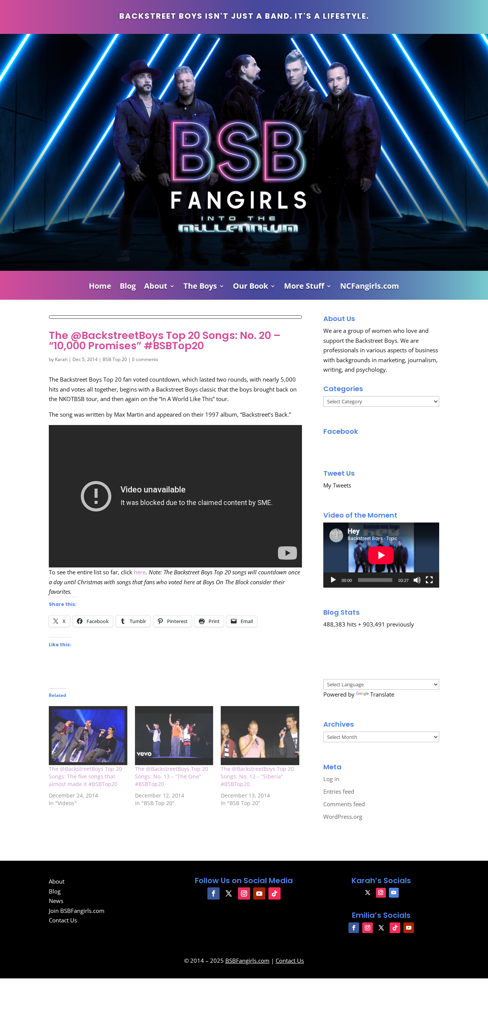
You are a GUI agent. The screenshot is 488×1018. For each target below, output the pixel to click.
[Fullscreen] (429, 580)
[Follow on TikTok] (274, 893)
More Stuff (304, 287)
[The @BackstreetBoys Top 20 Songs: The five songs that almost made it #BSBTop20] (88, 735)
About (155, 287)
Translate (382, 694)
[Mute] (417, 580)
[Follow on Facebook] (213, 893)
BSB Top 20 (115, 359)
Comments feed (344, 804)
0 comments (145, 359)
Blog (128, 287)
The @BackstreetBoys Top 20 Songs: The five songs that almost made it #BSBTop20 (85, 776)
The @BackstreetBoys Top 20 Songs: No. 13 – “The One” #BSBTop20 (171, 776)
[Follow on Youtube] (259, 893)
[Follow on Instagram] (244, 893)
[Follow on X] (229, 893)
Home (100, 287)
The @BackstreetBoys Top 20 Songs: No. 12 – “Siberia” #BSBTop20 (257, 776)
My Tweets (337, 485)
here (140, 572)
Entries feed (338, 791)
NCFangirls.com (369, 287)
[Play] (333, 580)
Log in (331, 779)
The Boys (200, 287)
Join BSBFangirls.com (76, 910)
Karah (61, 359)
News (56, 901)
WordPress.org (342, 816)
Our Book (250, 287)
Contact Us (63, 920)
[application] (381, 555)
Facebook (340, 431)
